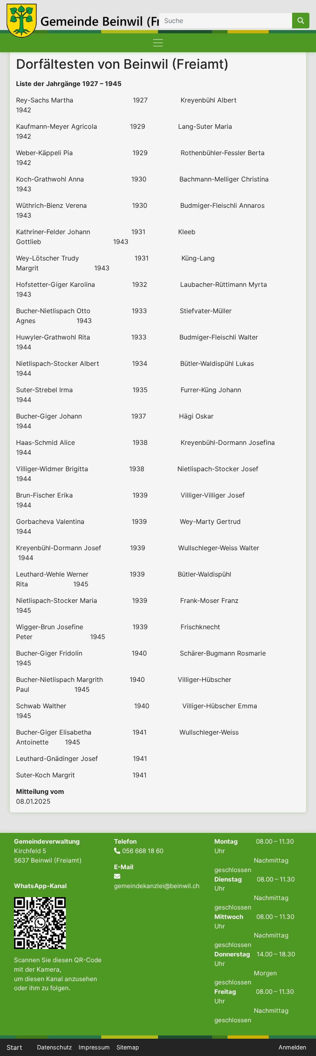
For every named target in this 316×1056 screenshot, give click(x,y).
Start (14, 1047)
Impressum (94, 1047)
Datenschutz (54, 1047)
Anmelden (292, 1047)
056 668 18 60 (142, 851)
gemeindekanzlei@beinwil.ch (157, 886)
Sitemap (127, 1047)
